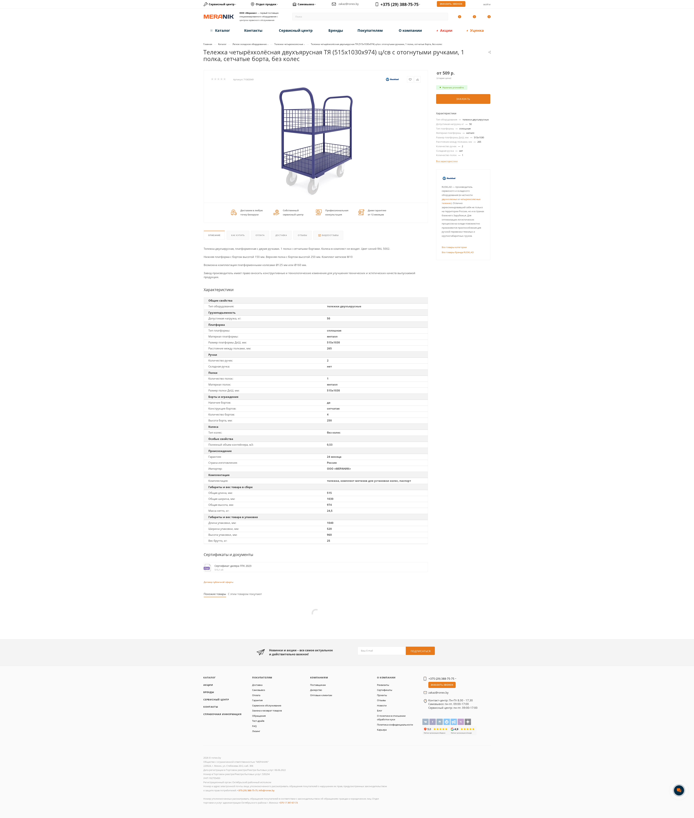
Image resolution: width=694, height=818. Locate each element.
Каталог (209, 677)
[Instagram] (440, 722)
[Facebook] (432, 722)
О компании (386, 677)
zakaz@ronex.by (349, 4)
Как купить (238, 235)
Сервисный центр (216, 699)
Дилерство (316, 690)
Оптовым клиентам (321, 695)
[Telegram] (454, 722)
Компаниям (319, 677)
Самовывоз (258, 690)
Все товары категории (454, 247)
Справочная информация (222, 714)
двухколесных (450, 199)
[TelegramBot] (447, 722)
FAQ (254, 726)
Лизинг (256, 731)
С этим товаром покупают (245, 594)
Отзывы (302, 235)
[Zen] (468, 722)
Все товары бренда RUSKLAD (458, 252)
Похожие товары (215, 594)
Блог (379, 710)
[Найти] (443, 16)
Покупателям (262, 677)
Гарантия (257, 700)
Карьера (382, 729)
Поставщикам (318, 685)
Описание (214, 235)
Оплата (260, 235)
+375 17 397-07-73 (288, 802)
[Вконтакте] (425, 722)
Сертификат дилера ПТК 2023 (233, 566)
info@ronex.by (267, 790)
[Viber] (461, 722)
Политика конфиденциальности (395, 724)
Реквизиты (383, 685)
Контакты (210, 706)
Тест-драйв (258, 720)
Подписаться (421, 651)
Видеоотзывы (330, 235)
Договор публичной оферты (218, 582)
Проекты (382, 695)
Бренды (208, 692)
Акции (208, 685)
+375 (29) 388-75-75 (399, 4)
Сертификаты (384, 690)
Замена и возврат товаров (267, 710)
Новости (382, 705)
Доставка (281, 235)
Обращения (259, 715)
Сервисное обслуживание (266, 705)
